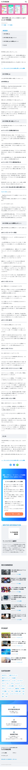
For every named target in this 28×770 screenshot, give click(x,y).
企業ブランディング (13, 675)
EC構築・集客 (18, 691)
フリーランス (20, 680)
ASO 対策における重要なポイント (11, 41)
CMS (23, 691)
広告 (3, 696)
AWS (3, 693)
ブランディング (21, 685)
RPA (12, 691)
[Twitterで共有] (11, 465)
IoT (9, 691)
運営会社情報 (3, 759)
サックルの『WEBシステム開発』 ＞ (14, 514)
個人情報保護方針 (9, 759)
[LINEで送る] (17, 465)
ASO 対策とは (7, 33)
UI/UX (7, 693)
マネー (7, 683)
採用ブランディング (6, 678)
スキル (12, 683)
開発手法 (17, 688)
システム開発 (11, 685)
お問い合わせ (15, 759)
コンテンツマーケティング (15, 693)
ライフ (3, 683)
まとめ (5, 45)
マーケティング (10, 688)
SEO (23, 693)
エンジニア (17, 683)
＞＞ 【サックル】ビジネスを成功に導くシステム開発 (13, 68)
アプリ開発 (4, 691)
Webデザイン (4, 675)
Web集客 (14, 678)
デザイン (4, 688)
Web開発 (23, 688)
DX (16, 685)
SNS (6, 696)
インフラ (13, 680)
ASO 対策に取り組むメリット (10, 37)
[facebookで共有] (14, 465)
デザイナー (4, 685)
